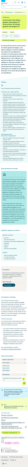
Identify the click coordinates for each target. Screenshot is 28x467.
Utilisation (13, 460)
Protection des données (16, 457)
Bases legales (6, 370)
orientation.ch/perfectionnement (11, 349)
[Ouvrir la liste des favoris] (15, 2)
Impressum (4, 457)
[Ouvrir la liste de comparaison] (18, 2)
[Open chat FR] (24, 383)
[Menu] (25, 7)
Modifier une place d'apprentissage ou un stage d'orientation (13, 423)
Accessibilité (4, 460)
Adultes (3, 420)
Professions (9, 12)
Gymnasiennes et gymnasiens (9, 417)
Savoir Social (5, 365)
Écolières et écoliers (7, 415)
